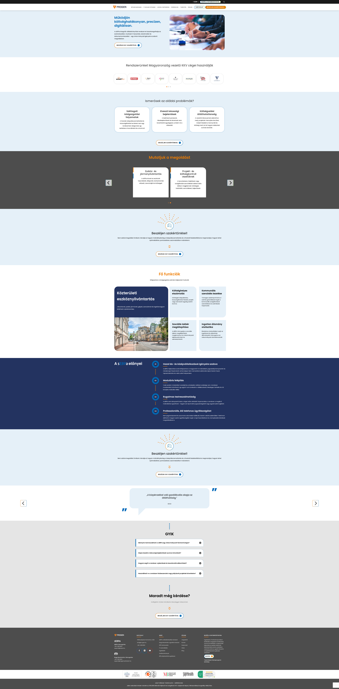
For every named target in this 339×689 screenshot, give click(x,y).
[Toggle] (200, 543)
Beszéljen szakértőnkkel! (215, 7)
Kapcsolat (184, 645)
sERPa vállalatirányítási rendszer (168, 640)
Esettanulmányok (164, 653)
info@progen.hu (141, 642)
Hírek (183, 648)
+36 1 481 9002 (118, 659)
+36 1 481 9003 (118, 646)
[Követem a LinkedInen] (195, 1)
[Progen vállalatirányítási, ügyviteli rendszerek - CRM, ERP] (122, 7)
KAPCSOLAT (199, 7)
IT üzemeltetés (163, 648)
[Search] (224, 2)
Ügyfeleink (162, 651)
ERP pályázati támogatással (167, 656)
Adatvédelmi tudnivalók (164, 683)
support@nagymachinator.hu (122, 661)
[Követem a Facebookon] (193, 1)
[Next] (227, 78)
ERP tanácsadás (163, 645)
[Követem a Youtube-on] (196, 1)
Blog (183, 651)
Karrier (183, 642)
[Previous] (110, 78)
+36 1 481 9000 (141, 645)
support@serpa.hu (119, 648)
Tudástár (183, 7)
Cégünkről (185, 640)
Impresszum (179, 683)
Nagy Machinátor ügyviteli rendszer (169, 642)
